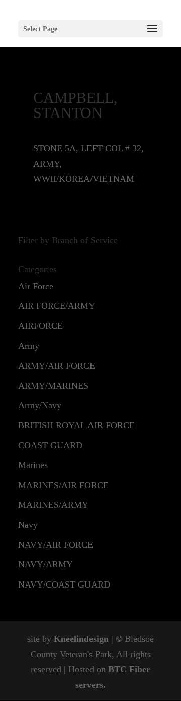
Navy (28, 525)
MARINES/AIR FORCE (63, 485)
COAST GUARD (50, 445)
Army (28, 346)
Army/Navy (39, 405)
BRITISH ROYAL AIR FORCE (76, 425)
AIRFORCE (40, 326)
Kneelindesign (81, 639)
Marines (33, 465)
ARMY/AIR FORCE (56, 366)
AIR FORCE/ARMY (56, 306)
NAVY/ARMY (45, 564)
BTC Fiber (129, 669)
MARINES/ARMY (53, 505)
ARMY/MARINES (53, 386)
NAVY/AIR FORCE (55, 545)
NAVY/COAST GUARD (64, 584)
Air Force (35, 286)
